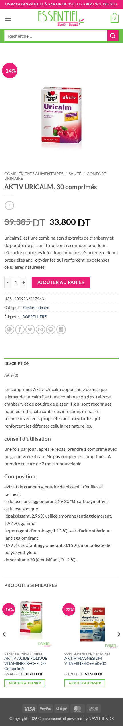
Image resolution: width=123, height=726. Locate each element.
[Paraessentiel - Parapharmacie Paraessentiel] (61, 18)
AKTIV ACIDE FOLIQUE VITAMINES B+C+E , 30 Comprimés (25, 663)
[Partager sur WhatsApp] (9, 329)
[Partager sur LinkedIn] (61, 329)
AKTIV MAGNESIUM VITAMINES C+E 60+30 (85, 661)
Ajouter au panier (61, 282)
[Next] (118, 646)
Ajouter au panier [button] (25, 683)
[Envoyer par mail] (40, 329)
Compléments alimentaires (33, 173)
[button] (7, 18)
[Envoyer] (113, 35)
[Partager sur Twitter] (30, 329)
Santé (75, 173)
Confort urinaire (36, 307)
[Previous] (4, 646)
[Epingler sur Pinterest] (50, 329)
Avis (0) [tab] (11, 375)
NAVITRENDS (101, 718)
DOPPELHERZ (34, 316)
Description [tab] (17, 363)
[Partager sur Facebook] (20, 329)
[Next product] (9, 205)
